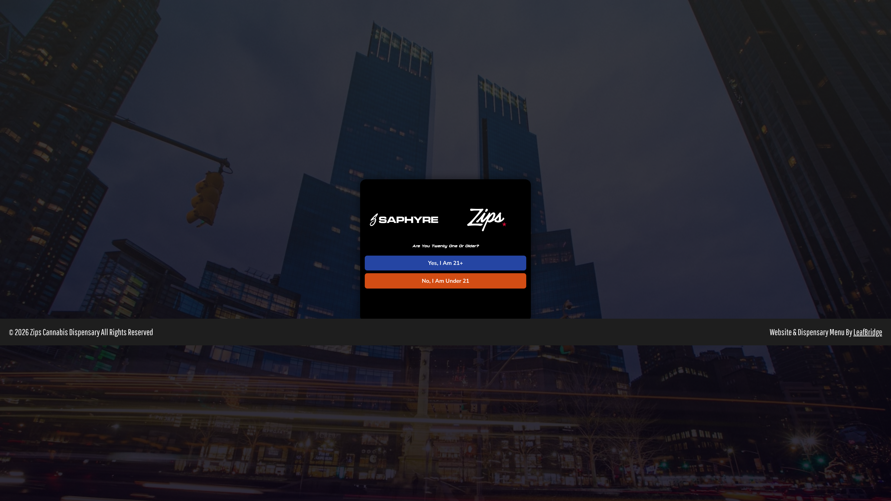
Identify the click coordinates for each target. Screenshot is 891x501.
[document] (445, 250)
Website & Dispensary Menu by (826, 332)
